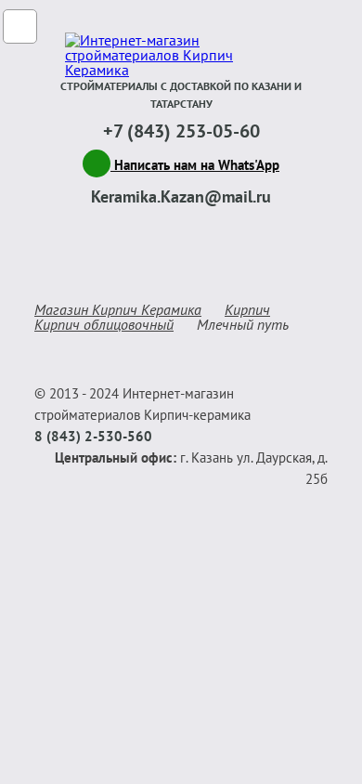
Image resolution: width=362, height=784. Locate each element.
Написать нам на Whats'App (194, 165)
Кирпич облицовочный (104, 324)
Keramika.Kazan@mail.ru (181, 196)
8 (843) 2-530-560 (93, 436)
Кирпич (247, 309)
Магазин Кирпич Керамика (117, 309)
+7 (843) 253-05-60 (181, 131)
